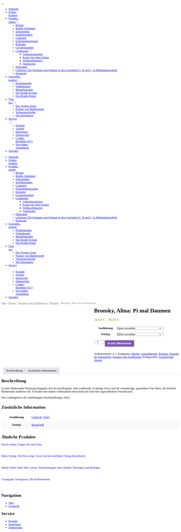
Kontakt (20, 125)
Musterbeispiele (24, 89)
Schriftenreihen (24, 34)
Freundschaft (166, 357)
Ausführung (105, 328)
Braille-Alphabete (25, 28)
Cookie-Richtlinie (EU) (24, 140)
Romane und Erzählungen (33, 303)
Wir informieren (24, 115)
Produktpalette (24, 83)
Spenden (13, 150)
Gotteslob (21, 37)
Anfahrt (20, 128)
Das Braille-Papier (26, 96)
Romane (54, 303)
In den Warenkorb (119, 343)
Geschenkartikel (25, 47)
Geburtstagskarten (33, 54)
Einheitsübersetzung (27, 41)
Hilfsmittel (21, 67)
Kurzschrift (37, 424)
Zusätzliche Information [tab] (42, 370)
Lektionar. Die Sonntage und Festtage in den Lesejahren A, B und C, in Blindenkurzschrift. (66, 70)
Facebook (13, 506)
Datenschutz (22, 134)
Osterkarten (29, 63)
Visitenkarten (23, 86)
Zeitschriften (23, 31)
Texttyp (105, 334)
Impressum (22, 131)
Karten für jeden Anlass (36, 57)
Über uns (11, 248)
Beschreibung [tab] (14, 370)
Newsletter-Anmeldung (22, 146)
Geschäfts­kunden (14, 225)
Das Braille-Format (26, 92)
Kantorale (21, 73)
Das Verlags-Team (26, 105)
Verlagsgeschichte (26, 112)
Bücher (20, 25)
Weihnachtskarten (32, 60)
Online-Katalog (12, 14)
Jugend (98, 360)
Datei (46, 417)
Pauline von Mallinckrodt (30, 109)
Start (3, 303)
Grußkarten (22, 51)
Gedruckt (36, 417)
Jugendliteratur (149, 353)
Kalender (21, 44)
